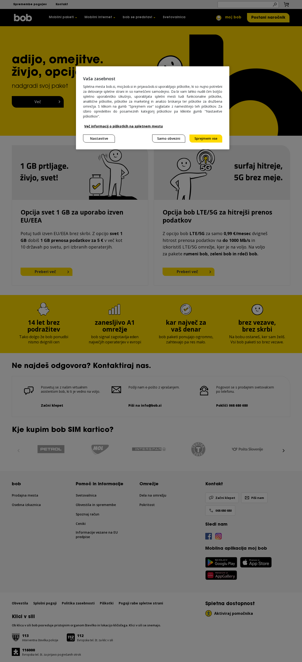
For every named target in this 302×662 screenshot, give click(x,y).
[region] (152, 108)
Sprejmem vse (205, 138)
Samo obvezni (168, 138)
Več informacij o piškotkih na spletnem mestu (123, 126)
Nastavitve (99, 138)
